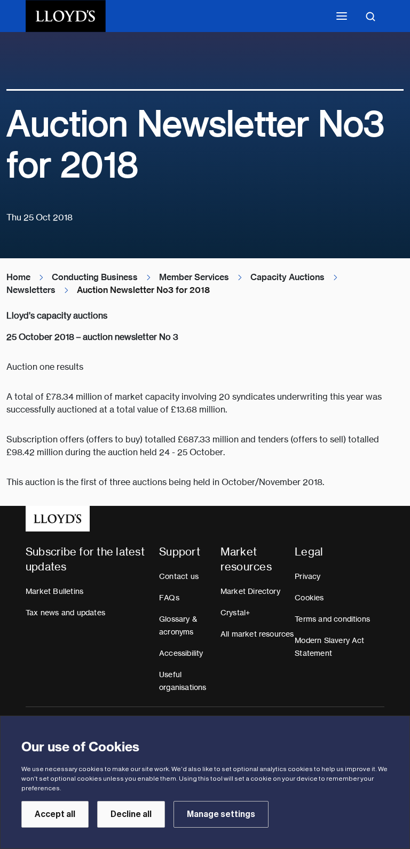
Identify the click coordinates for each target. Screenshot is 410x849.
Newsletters (31, 290)
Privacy (307, 576)
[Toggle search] (370, 16)
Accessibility (181, 653)
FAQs (169, 597)
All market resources (257, 634)
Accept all (55, 814)
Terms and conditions (332, 619)
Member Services (194, 277)
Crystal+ (235, 612)
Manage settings (221, 814)
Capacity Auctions (287, 277)
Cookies (309, 597)
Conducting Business (95, 277)
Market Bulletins (54, 591)
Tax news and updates (65, 612)
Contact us (179, 576)
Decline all (131, 814)
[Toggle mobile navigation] (342, 16)
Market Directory (250, 591)
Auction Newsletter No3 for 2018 (143, 290)
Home (18, 277)
